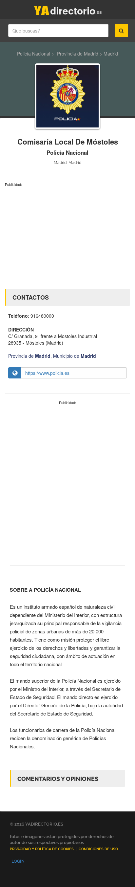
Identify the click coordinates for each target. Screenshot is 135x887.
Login (18, 861)
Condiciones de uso (98, 849)
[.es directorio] (41, 9)
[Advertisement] (67, 236)
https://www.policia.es (47, 373)
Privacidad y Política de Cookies (42, 849)
